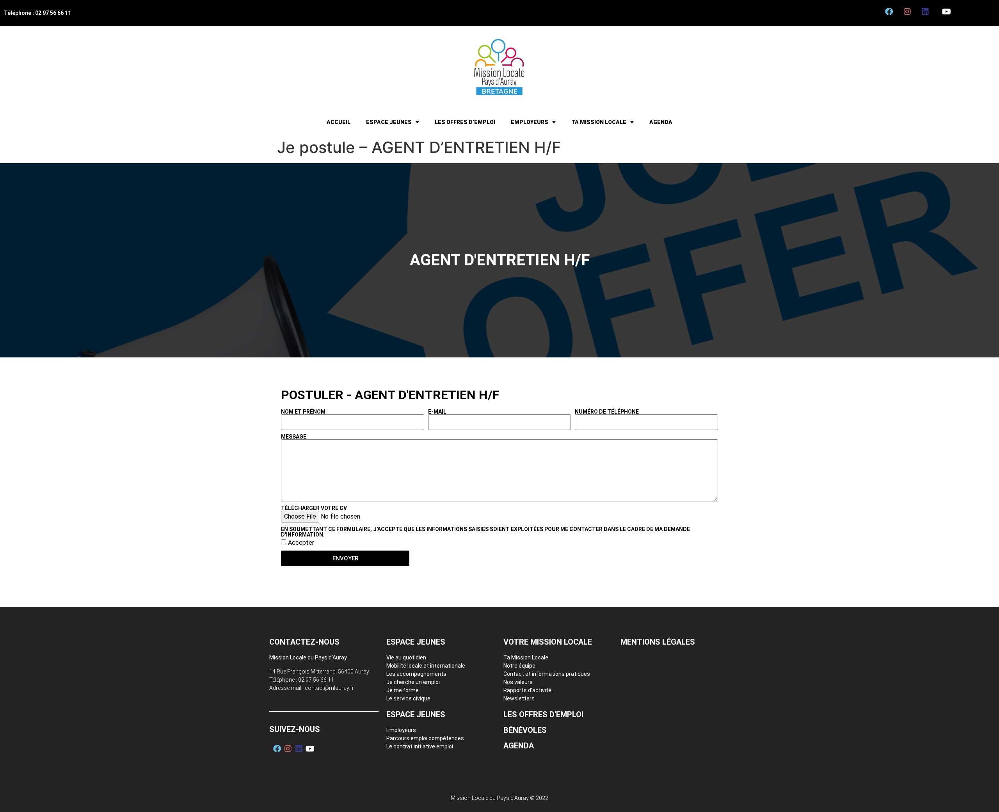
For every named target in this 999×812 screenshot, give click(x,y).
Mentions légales (657, 642)
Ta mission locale (598, 122)
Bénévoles (525, 730)
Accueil (338, 122)
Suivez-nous (294, 729)
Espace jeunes (389, 122)
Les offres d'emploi (543, 714)
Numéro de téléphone (607, 411)
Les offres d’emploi (465, 122)
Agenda (660, 122)
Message (293, 436)
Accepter (301, 542)
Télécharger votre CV (314, 508)
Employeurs (529, 122)
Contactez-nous (304, 642)
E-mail (437, 411)
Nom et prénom (303, 411)
